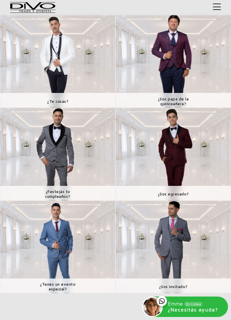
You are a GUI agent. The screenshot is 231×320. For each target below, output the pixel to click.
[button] (217, 7)
